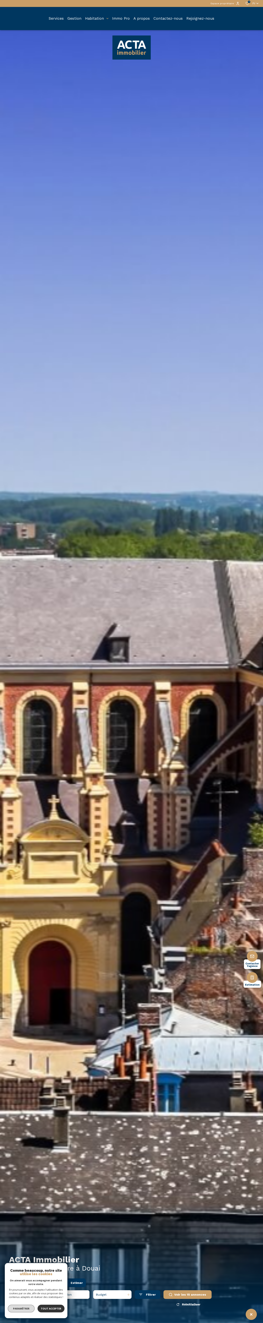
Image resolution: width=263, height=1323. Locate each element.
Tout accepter (51, 1308)
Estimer (77, 1283)
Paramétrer (21, 1308)
